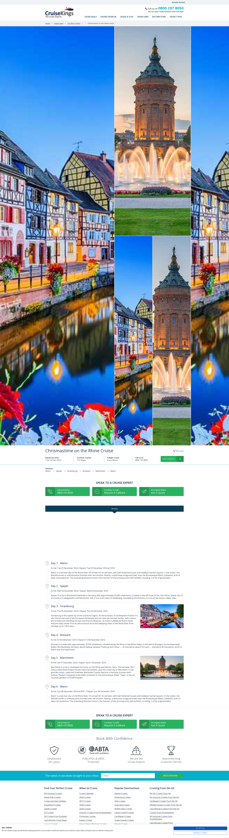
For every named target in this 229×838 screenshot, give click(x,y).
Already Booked (178, 2)
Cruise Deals (90, 16)
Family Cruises (50, 808)
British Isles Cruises (123, 808)
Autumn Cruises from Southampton (95, 812)
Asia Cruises (119, 801)
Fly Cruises (49, 812)
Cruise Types (175, 16)
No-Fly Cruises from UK (160, 793)
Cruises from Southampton (162, 812)
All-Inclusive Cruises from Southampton (161, 817)
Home (47, 23)
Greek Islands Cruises (124, 820)
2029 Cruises (85, 808)
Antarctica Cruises (122, 797)
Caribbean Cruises (122, 816)
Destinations (159, 16)
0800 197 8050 (141, 460)
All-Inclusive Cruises (53, 793)
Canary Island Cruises (124, 812)
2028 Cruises (85, 805)
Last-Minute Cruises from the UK (164, 808)
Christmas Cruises (87, 816)
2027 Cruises (85, 801)
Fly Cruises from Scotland (55, 816)
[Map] (114, 535)
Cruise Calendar (86, 793)
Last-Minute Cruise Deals (55, 820)
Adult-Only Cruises (52, 797)
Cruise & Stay (126, 16)
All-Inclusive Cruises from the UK (164, 797)
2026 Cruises (85, 797)
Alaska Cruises (121, 793)
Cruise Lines (143, 16)
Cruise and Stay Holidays (55, 801)
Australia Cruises (122, 805)
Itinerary (114, 509)
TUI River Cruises (73, 23)
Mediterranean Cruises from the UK (166, 805)
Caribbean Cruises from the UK (164, 801)
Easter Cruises (85, 820)
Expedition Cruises (52, 805)
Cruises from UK (108, 16)
